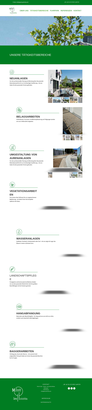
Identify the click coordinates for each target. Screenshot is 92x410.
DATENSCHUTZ (46, 402)
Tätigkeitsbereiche (39, 11)
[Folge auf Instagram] (72, 388)
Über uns (24, 11)
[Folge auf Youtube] (69, 388)
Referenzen (66, 11)
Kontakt (77, 11)
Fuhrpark (54, 11)
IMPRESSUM (46, 398)
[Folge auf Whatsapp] (74, 388)
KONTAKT (46, 384)
